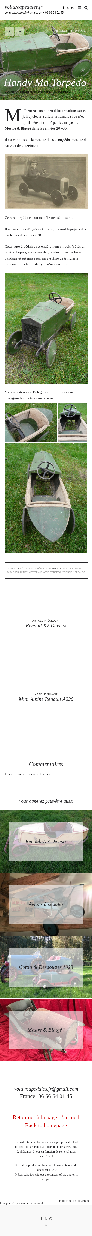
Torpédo (55, 572)
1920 (68, 568)
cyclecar (13, 572)
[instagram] (73, 8)
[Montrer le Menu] (78, 8)
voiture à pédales (36, 568)
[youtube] (68, 8)
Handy (23, 572)
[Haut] (46, 1224)
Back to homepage (46, 1125)
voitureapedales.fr (23, 7)
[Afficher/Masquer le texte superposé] (9, 31)
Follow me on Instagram (74, 1200)
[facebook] (63, 8)
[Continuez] (19, 31)
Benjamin (77, 568)
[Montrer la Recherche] (85, 8)
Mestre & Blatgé (39, 572)
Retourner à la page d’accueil (46, 1117)
